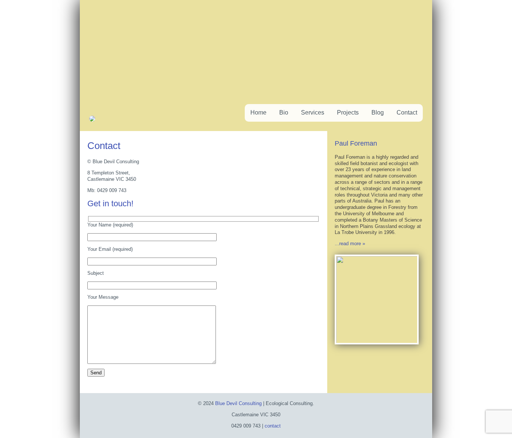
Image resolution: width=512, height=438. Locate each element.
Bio (283, 112)
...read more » (350, 243)
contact (273, 426)
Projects (348, 112)
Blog (377, 112)
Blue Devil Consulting (238, 403)
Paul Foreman (356, 143)
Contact (407, 112)
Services (312, 112)
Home (258, 112)
